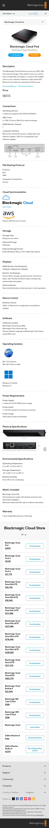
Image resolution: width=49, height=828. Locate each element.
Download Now (35, 737)
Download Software (25, 86)
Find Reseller (16, 55)
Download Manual (9, 86)
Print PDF (34, 55)
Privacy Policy (40, 815)
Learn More (7, 207)
